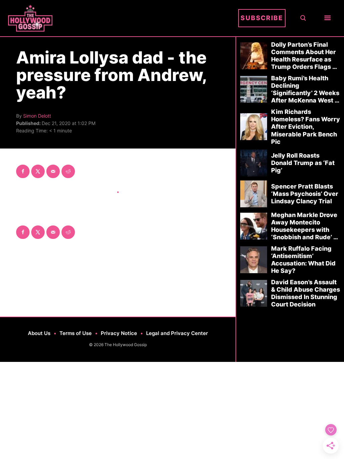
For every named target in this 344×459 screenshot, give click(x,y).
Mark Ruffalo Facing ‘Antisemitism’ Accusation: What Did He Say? (303, 259)
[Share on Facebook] (23, 171)
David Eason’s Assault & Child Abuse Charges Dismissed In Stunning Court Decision (305, 293)
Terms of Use (75, 333)
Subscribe (262, 18)
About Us (39, 333)
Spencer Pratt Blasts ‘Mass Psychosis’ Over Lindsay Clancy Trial (304, 194)
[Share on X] (38, 171)
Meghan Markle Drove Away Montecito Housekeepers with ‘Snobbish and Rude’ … (304, 226)
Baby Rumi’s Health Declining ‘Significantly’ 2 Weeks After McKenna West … (305, 89)
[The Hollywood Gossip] (120, 18)
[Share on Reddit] (68, 171)
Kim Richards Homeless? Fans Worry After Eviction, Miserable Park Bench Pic (305, 126)
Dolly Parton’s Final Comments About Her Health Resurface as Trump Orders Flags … (304, 55)
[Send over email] (53, 171)
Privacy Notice (119, 333)
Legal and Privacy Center (177, 333)
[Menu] (327, 18)
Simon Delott (37, 116)
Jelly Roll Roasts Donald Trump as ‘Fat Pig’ (303, 163)
